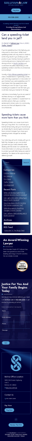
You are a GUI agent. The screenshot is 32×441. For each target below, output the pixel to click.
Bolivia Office (11, 388)
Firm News (7, 179)
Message (5, 330)
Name (4, 311)
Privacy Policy (18, 434)
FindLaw (23, 436)
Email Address (6, 317)
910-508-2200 (13, 17)
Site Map (13, 434)
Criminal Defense (9, 173)
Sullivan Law (15, 43)
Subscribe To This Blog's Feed (14, 230)
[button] (29, 17)
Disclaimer (7, 434)
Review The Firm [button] (16, 425)
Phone (4, 324)
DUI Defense (8, 176)
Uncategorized (9, 185)
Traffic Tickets (7, 45)
